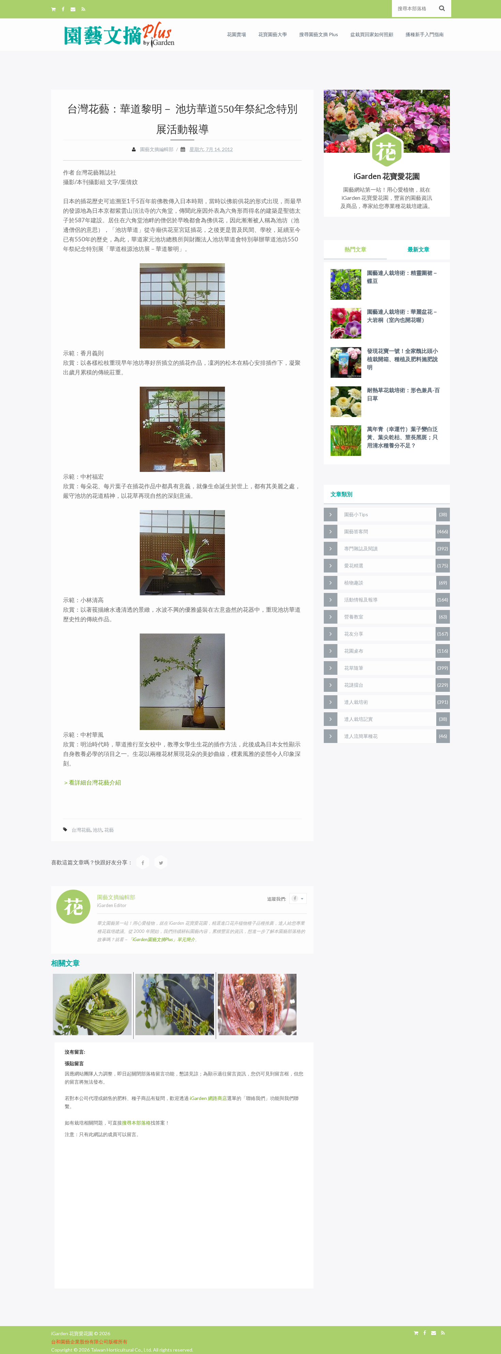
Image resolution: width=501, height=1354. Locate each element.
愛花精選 (353, 565)
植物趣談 (353, 582)
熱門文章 (355, 249)
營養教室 (353, 617)
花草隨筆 (353, 668)
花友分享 (353, 634)
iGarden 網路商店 (208, 1098)
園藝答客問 (356, 531)
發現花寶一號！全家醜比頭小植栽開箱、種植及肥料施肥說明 (402, 358)
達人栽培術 (356, 702)
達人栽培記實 (358, 719)
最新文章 (418, 249)
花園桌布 (353, 651)
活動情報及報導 (361, 599)
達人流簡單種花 (361, 736)
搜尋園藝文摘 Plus (318, 34)
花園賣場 (236, 34)
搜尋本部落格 (136, 1123)
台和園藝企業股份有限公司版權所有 (89, 1341)
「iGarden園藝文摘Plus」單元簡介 (161, 939)
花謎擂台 (353, 685)
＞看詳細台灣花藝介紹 (92, 782)
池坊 (97, 830)
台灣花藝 (81, 830)
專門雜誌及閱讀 (361, 548)
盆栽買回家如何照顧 (371, 34)
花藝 (109, 830)
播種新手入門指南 (425, 34)
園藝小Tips (356, 514)
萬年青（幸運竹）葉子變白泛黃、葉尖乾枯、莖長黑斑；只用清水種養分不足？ (402, 437)
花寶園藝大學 (272, 34)
